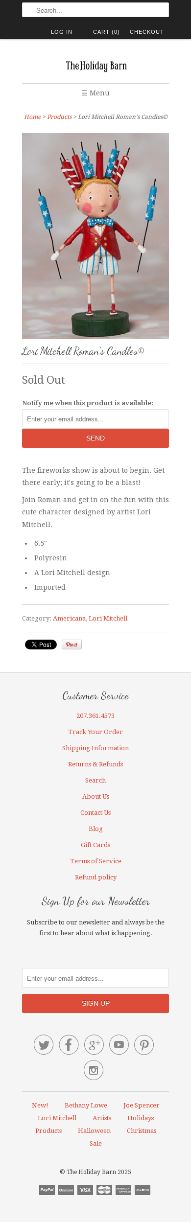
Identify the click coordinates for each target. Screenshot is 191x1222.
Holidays (140, 1118)
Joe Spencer (141, 1105)
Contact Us (95, 812)
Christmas (141, 1130)
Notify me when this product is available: (87, 403)
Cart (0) (106, 32)
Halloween (94, 1130)
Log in (61, 32)
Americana (69, 618)
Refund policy (96, 877)
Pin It (72, 644)
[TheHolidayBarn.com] (95, 65)
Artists (102, 1118)
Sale (96, 1143)
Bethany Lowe (86, 1105)
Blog (96, 828)
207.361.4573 (95, 715)
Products (59, 117)
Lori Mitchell (108, 618)
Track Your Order (95, 732)
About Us (95, 796)
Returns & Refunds (95, 764)
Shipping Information (95, 748)
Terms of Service (95, 861)
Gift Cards (95, 845)
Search (95, 780)
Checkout (147, 32)
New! (40, 1105)
